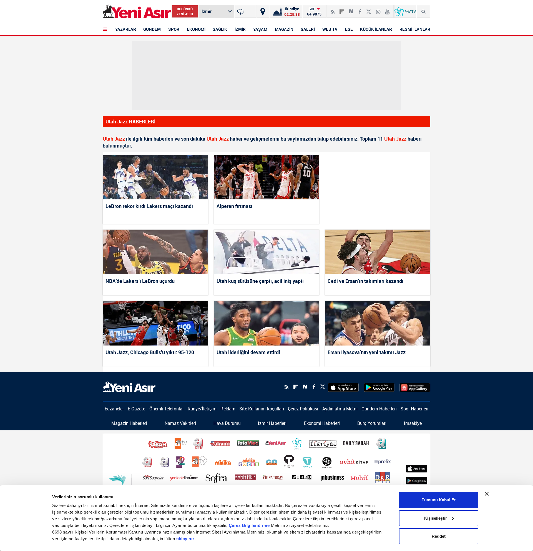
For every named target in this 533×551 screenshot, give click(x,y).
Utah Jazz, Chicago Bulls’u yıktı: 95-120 (149, 352)
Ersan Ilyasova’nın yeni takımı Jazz (367, 352)
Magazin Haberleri (129, 423)
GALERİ (308, 29)
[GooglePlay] (379, 386)
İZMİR (240, 29)
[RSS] (333, 9)
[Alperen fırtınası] (266, 177)
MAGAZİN (284, 29)
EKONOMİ (196, 29)
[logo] (129, 386)
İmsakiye (413, 423)
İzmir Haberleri (272, 423)
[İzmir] (245, 11)
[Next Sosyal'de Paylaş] (351, 9)
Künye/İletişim (202, 409)
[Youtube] (387, 9)
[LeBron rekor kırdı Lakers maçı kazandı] (155, 177)
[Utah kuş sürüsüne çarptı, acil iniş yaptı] (266, 252)
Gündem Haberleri (379, 409)
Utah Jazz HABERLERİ (130, 121)
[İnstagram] (378, 9)
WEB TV (330, 29)
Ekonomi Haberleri (322, 423)
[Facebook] (359, 9)
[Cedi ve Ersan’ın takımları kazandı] (377, 252)
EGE (349, 29)
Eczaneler (114, 409)
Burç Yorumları (371, 423)
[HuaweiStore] (414, 386)
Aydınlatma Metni (340, 409)
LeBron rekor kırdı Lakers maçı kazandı (149, 206)
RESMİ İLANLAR (414, 29)
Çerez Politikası (303, 409)
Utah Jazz (114, 138)
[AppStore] (343, 386)
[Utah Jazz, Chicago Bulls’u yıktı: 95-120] (155, 323)
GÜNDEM (152, 29)
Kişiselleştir (435, 518)
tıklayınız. (186, 538)
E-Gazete (136, 409)
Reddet (439, 536)
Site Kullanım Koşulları (261, 409)
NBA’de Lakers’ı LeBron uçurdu (140, 281)
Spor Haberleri (414, 409)
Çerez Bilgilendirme (250, 525)
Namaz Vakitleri (180, 423)
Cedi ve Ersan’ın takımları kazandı (365, 281)
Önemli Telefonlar (166, 409)
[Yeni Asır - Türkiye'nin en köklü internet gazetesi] (137, 11)
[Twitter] (368, 9)
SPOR (173, 29)
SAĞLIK (220, 29)
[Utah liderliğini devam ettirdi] (266, 323)
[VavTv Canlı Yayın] (405, 11)
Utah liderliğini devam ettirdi (248, 352)
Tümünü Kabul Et (439, 499)
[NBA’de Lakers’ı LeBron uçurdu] (155, 252)
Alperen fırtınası (234, 206)
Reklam (227, 409)
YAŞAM (260, 29)
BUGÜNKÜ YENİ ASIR (185, 11)
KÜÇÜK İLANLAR (376, 29)
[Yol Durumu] (262, 11)
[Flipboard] (342, 9)
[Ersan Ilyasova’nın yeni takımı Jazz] (377, 323)
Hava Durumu (227, 423)
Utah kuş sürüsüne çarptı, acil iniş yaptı (260, 281)
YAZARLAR (125, 29)
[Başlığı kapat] (487, 494)
